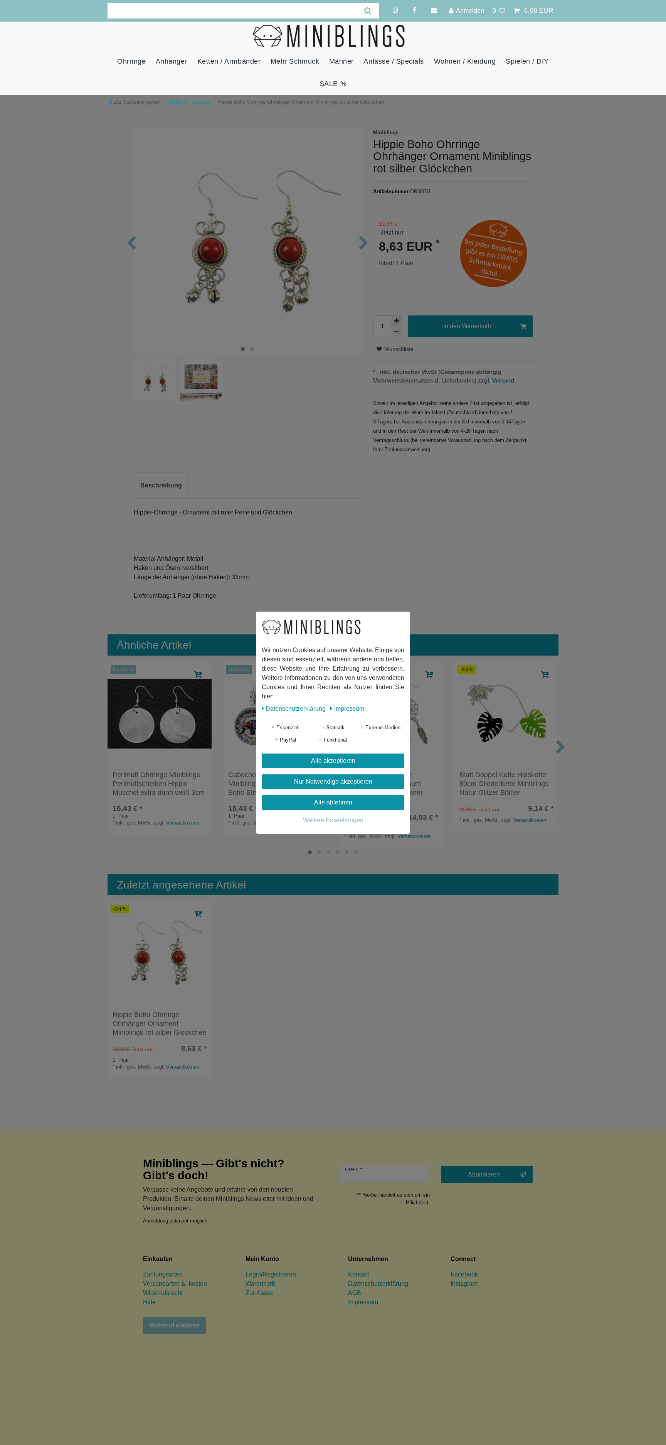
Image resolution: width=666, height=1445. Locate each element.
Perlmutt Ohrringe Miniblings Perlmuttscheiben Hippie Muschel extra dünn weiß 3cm (159, 783)
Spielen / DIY (527, 61)
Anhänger (171, 61)
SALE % (333, 84)
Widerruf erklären (174, 1325)
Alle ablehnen (333, 802)
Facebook (464, 1274)
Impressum (363, 1302)
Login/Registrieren (271, 1274)
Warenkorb (260, 1283)
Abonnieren (484, 1174)
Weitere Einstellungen (333, 820)
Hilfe (149, 1302)
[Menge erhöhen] (397, 320)
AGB (354, 1293)
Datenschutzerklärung (378, 1283)
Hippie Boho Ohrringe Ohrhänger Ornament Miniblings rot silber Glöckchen (160, 1023)
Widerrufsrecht (163, 1293)
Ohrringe (131, 61)
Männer (341, 61)
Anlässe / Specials (393, 61)
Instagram (464, 1283)
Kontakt (358, 1274)
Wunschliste (398, 349)
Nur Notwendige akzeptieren (333, 781)
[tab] (161, 485)
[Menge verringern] (397, 331)
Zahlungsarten (163, 1274)
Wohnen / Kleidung (465, 61)
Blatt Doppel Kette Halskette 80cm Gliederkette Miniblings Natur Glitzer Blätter (503, 783)
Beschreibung (161, 485)
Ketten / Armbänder (229, 61)
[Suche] (368, 11)
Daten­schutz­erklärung (296, 708)
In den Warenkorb (467, 326)
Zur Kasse (260, 1293)
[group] (160, 714)
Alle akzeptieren (333, 760)
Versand (502, 380)
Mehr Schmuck (295, 61)
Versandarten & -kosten (175, 1283)
